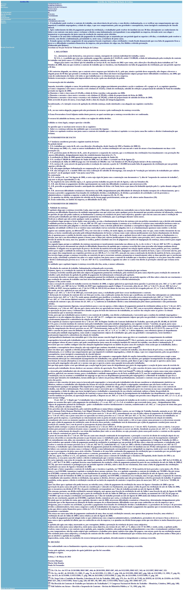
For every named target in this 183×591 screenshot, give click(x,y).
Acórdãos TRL (24, 1)
